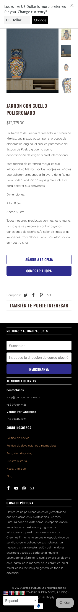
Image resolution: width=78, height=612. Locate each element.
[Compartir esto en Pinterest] (40, 295)
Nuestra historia (16, 461)
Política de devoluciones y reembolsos (31, 445)
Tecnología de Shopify (42, 597)
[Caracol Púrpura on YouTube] (16, 488)
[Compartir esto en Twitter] (24, 295)
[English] (6, 593)
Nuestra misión (16, 468)
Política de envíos (17, 438)
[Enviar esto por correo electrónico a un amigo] (48, 295)
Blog (9, 476)
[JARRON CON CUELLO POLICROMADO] (32, 60)
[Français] (12, 593)
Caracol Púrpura (31, 587)
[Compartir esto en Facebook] (32, 295)
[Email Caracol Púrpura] (32, 488)
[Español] (23, 593)
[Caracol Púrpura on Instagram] (24, 488)
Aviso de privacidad (19, 453)
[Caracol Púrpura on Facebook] (8, 488)
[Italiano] (17, 593)
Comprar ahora (39, 270)
